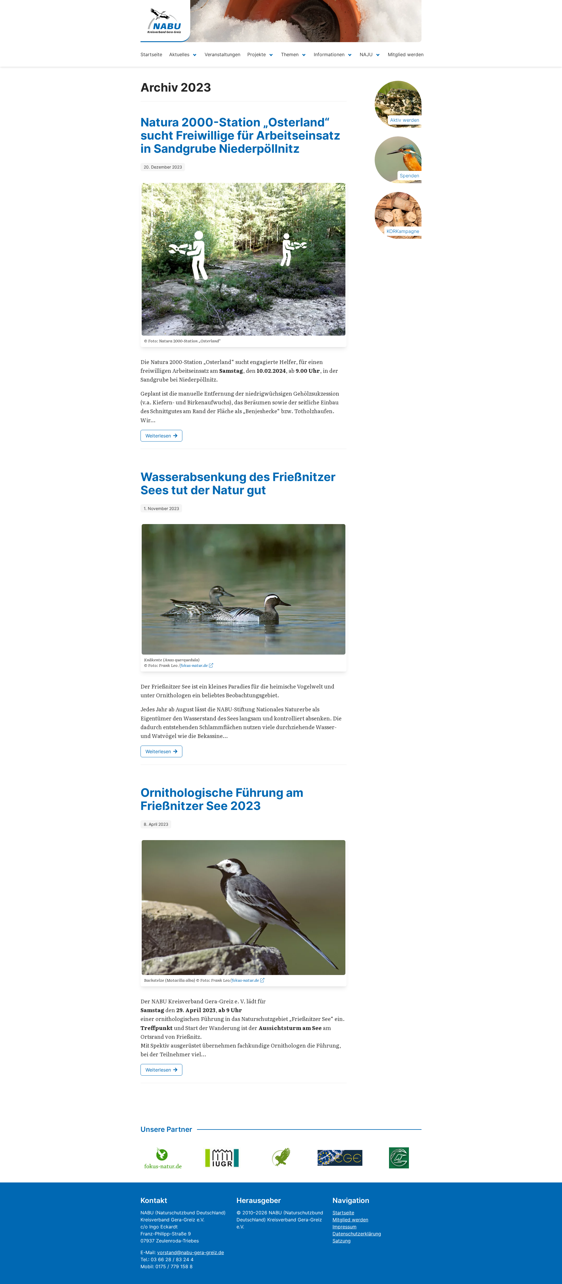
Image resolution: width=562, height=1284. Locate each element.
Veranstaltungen (222, 54)
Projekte (256, 54)
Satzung (342, 1241)
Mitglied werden (406, 54)
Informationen (329, 54)
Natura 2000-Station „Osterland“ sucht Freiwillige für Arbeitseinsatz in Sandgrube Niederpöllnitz (240, 135)
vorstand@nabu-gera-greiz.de (190, 1252)
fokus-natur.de (194, 665)
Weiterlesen (158, 436)
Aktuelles (179, 54)
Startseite (151, 54)
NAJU (366, 54)
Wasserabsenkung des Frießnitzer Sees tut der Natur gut (237, 483)
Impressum (345, 1227)
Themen (290, 54)
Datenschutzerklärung (357, 1234)
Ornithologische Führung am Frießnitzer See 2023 (221, 799)
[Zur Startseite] (164, 20)
